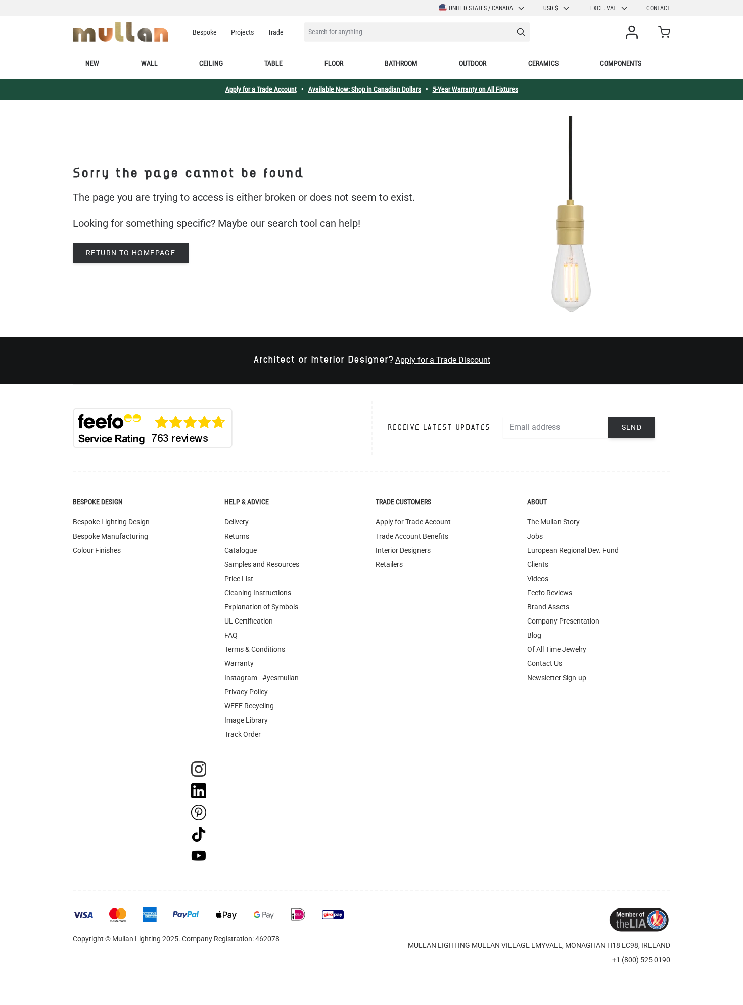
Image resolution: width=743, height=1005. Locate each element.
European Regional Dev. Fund (573, 550)
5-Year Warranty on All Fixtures (475, 89)
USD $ (550, 8)
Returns (236, 536)
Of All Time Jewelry (556, 649)
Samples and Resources (261, 564)
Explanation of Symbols (261, 607)
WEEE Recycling (249, 706)
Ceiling (211, 63)
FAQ (231, 635)
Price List (238, 579)
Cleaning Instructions (257, 593)
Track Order (242, 734)
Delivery (236, 522)
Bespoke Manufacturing (110, 536)
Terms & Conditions (254, 649)
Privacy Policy (246, 692)
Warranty (239, 663)
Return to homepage (130, 253)
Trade (276, 32)
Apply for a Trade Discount (442, 360)
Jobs (535, 536)
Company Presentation (563, 621)
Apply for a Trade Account (261, 89)
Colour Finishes (97, 550)
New (92, 63)
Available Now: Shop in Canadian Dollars (364, 89)
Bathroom (401, 63)
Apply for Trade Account (413, 522)
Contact (658, 8)
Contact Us (544, 663)
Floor (333, 63)
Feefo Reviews (549, 593)
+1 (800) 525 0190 (641, 959)
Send (632, 427)
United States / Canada (481, 8)
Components (620, 63)
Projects (242, 32)
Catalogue (240, 550)
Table (273, 63)
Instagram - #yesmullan (261, 678)
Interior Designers (403, 550)
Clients (537, 564)
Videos (537, 579)
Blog (534, 635)
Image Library (246, 720)
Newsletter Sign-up (556, 678)
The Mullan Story (553, 522)
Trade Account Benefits (412, 536)
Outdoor (472, 63)
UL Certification (248, 621)
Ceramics (543, 63)
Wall (149, 63)
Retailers (389, 564)
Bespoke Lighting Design (111, 522)
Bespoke (205, 32)
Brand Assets (548, 607)
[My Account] (634, 32)
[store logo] (120, 32)
